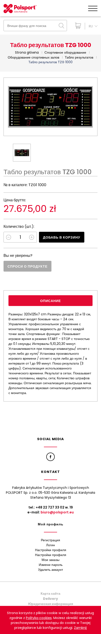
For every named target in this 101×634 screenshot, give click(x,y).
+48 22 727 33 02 (50, 507)
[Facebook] (50, 457)
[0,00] (77, 26)
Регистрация (50, 540)
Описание (50, 301)
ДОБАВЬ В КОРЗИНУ (61, 237)
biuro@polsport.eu (57, 512)
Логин (50, 545)
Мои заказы (50, 559)
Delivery (50, 598)
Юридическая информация (50, 603)
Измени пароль (50, 564)
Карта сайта (50, 593)
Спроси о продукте (27, 266)
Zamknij (80, 627)
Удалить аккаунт (50, 569)
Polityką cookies (39, 618)
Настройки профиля (50, 550)
